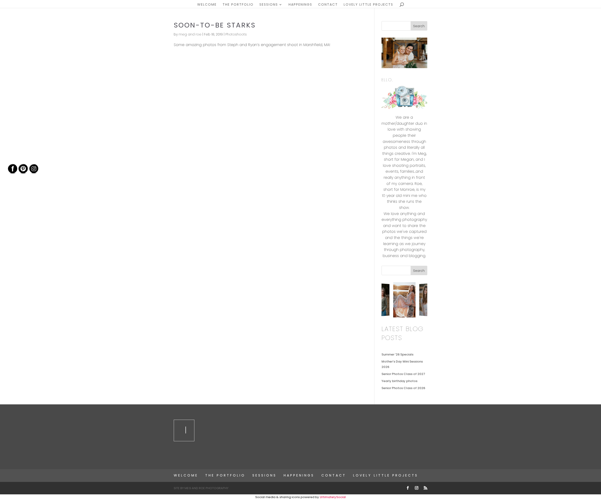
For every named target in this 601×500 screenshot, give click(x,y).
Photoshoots (236, 34)
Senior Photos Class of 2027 (403, 374)
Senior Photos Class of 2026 (403, 388)
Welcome (207, 5)
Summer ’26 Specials (397, 354)
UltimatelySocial (333, 497)
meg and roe (190, 34)
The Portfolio (238, 5)
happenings (300, 5)
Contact (328, 5)
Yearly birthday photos (399, 381)
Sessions (268, 5)
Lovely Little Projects (368, 5)
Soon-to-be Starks (215, 25)
